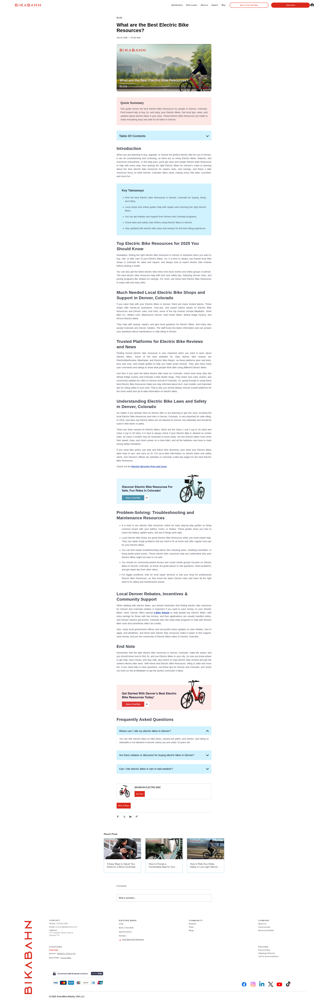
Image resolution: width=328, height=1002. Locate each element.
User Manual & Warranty (133, 939)
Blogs (191, 930)
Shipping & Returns (266, 953)
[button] (164, 791)
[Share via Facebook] (118, 816)
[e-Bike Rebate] (164, 848)
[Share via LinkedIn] (130, 816)
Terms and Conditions (268, 956)
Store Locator (264, 927)
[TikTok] (288, 984)
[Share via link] (136, 816)
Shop (121, 923)
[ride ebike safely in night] (205, 848)
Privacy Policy (264, 950)
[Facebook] (244, 984)
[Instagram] (253, 984)
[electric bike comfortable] (122, 848)
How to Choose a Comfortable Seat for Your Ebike (162, 865)
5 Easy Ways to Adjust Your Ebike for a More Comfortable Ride (122, 865)
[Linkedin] (262, 984)
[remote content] (164, 397)
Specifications (125, 932)
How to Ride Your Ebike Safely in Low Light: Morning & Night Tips (204, 865)
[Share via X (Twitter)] (124, 816)
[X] (271, 984)
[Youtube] (279, 984)
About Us (262, 923)
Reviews (122, 936)
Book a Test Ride (126, 927)
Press (191, 927)
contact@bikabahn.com (66, 927)
